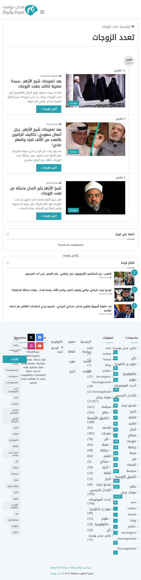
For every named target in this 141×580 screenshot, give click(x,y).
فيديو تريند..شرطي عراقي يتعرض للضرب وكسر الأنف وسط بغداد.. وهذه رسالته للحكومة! (61, 290)
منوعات (131, 441)
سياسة (131, 471)
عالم (133, 487)
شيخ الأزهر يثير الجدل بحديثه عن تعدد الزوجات (35, 191)
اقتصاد (131, 465)
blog (133, 520)
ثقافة (132, 417)
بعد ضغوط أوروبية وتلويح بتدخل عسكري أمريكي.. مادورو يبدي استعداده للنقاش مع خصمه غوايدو (60, 308)
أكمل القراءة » (49, 109)
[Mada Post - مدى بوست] (20, 10)
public (132, 526)
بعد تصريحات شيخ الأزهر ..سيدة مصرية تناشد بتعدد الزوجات (36, 84)
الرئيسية (126, 26)
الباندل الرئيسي (125, 395)
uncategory (128, 532)
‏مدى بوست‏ (70, 255)
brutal (132, 514)
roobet (132, 508)
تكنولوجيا (129, 374)
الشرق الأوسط (125, 477)
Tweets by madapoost (70, 245)
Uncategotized (126, 548)
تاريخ (133, 411)
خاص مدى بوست (124, 348)
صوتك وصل (128, 492)
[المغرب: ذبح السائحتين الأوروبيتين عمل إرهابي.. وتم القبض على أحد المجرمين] (124, 278)
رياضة (132, 447)
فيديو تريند (128, 405)
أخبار (133, 429)
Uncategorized (126, 538)
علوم (132, 380)
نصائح (132, 435)
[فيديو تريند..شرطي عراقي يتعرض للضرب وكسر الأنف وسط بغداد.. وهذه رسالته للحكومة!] (124, 295)
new (133, 502)
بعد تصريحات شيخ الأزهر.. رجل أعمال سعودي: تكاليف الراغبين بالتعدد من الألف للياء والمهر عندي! (36, 137)
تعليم (132, 423)
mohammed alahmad (50, 76)
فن (134, 459)
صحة (133, 453)
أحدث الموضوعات (125, 386)
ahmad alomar (52, 124)
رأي (133, 358)
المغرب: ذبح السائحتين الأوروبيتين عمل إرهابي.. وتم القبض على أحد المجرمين (68, 273)
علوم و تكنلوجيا (125, 364)
